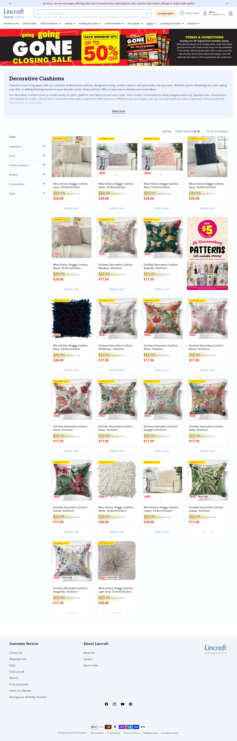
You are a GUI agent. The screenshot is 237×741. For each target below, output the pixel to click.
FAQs (12, 665)
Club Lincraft (16, 671)
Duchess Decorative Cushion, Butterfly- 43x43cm (160, 266)
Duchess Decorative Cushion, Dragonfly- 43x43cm (70, 590)
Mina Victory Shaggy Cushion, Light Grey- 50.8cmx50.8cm (115, 590)
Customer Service (23, 644)
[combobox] (92, 13)
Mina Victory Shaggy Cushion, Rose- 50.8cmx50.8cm (161, 185)
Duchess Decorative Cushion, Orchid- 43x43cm (70, 509)
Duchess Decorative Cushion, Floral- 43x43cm (70, 428)
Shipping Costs (18, 659)
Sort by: (167, 131)
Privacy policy (113, 733)
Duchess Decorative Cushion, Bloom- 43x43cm (206, 347)
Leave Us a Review (20, 690)
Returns (13, 678)
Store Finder (90, 665)
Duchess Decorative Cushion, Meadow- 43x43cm (115, 266)
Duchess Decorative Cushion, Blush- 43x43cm (160, 347)
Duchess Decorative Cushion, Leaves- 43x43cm (206, 509)
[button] (231, 13)
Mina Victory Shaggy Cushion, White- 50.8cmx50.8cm (115, 509)
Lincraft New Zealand (76, 732)
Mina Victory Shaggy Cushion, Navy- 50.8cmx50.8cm (206, 185)
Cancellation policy (170, 733)
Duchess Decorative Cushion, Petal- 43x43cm (206, 428)
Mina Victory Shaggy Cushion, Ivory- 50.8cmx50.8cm (70, 185)
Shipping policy (150, 733)
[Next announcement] (226, 3)
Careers (87, 659)
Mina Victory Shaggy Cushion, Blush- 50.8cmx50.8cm (70, 266)
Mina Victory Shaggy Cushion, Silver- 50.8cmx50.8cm (115, 185)
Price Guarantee (18, 684)
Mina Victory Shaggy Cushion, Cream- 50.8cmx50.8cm (161, 509)
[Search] (147, 13)
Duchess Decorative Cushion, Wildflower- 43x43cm (115, 347)
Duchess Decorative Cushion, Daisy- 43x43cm (115, 428)
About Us (88, 652)
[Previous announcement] (10, 3)
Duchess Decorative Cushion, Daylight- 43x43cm (160, 428)
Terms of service (131, 733)
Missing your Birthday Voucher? (28, 697)
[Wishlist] (71, 174)
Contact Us (15, 652)
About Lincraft (95, 644)
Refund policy (97, 733)
